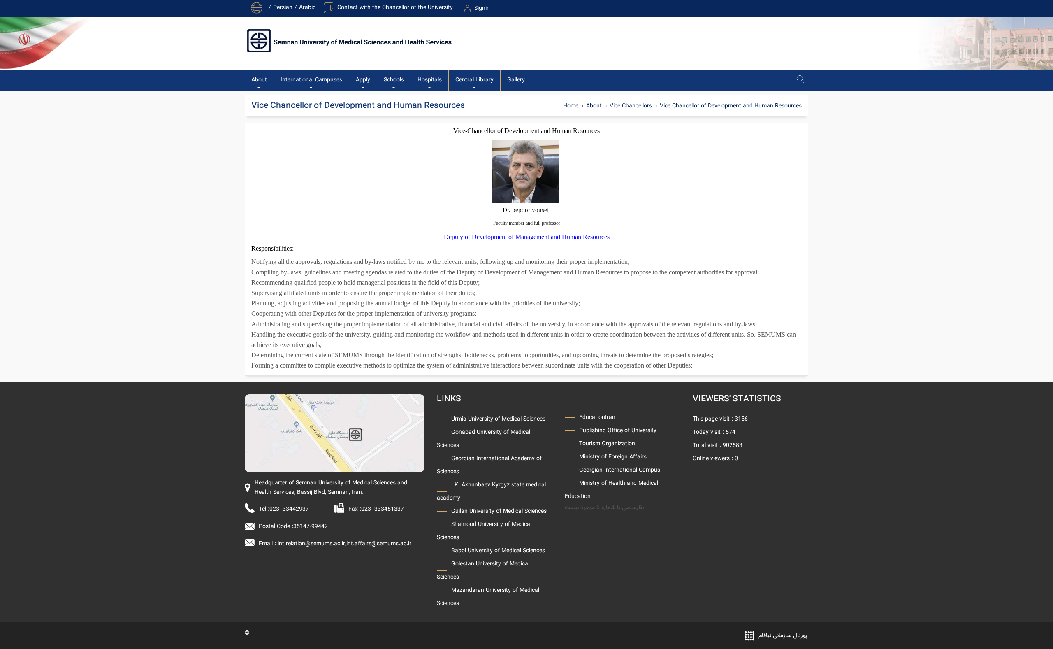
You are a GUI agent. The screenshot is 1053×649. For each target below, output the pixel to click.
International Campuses (311, 79)
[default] (334, 433)
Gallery (516, 79)
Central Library (474, 79)
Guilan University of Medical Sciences (499, 511)
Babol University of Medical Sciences (498, 550)
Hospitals (429, 79)
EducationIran (597, 417)
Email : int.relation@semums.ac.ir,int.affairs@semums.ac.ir (335, 543)
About (259, 79)
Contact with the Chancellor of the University (395, 7)
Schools (394, 79)
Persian (282, 7)
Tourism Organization (607, 443)
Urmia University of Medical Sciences (498, 418)
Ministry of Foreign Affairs (613, 456)
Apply (363, 79)
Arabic (307, 7)
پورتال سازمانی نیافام (782, 635)
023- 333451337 (382, 509)
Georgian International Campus (619, 470)
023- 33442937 (289, 509)
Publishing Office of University (617, 430)
